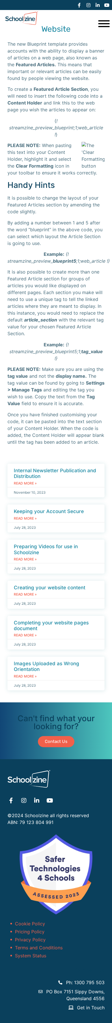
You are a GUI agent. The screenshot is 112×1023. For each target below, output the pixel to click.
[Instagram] (88, 5)
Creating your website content (49, 587)
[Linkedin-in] (97, 5)
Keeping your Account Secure (49, 511)
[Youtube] (106, 5)
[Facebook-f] (79, 5)
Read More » (25, 483)
